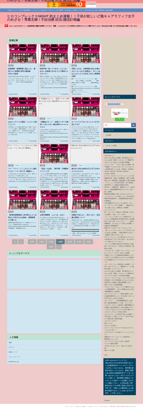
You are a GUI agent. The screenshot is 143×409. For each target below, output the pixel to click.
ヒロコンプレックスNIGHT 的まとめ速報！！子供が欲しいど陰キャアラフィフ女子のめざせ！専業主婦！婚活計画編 (119, 316)
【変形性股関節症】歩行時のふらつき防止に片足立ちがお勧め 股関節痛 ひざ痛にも (22, 217)
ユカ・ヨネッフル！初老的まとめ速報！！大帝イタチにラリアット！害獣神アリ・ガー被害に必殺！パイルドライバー (119, 266)
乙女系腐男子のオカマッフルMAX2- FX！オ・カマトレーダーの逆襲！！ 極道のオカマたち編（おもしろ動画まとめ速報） (119, 205)
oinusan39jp (32, 94)
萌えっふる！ (108, 323)
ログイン (12, 347)
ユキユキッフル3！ (110, 321)
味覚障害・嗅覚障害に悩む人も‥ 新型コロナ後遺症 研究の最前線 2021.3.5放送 (21, 71)
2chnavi (107, 400)
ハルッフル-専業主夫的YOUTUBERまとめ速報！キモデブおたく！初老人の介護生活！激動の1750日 (119, 246)
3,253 (89, 242)
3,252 (79, 242)
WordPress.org (14, 361)
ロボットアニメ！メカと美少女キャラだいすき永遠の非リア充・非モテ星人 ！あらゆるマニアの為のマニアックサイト (119, 239)
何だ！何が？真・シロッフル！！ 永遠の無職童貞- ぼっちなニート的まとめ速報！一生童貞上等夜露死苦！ (119, 223)
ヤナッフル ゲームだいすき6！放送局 (116, 341)
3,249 (51, 242)
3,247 (32, 242)
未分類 (10, 65)
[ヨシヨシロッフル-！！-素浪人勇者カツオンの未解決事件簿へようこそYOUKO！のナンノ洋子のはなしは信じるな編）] (119, 296)
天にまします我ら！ (111, 325)
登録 (10, 342)
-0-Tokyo (49, 118)
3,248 (41, 242)
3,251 (70, 242)
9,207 (51, 247)
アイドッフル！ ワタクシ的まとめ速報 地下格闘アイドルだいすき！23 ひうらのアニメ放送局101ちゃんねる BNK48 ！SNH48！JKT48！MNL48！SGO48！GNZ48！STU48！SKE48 (119, 169)
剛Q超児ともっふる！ (111, 339)
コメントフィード (14, 357)
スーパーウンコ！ (110, 210)
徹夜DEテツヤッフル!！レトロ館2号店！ (117, 337)
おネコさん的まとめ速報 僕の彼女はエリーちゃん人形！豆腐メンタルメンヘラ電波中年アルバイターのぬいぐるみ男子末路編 (119, 160)
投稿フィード (13, 352)
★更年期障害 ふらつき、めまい (52, 215)
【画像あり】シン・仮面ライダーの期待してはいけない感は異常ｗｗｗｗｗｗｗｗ (54, 124)
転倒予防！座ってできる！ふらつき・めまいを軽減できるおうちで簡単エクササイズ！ (54, 71)
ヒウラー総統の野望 (111, 343)
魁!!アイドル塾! (109, 350)
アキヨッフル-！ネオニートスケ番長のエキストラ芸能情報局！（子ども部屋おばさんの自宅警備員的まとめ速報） (119, 289)
